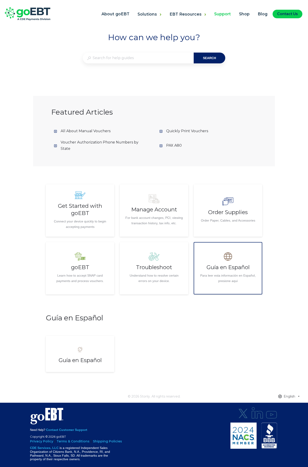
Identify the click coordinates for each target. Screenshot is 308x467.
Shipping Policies (107, 441)
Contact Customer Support (66, 430)
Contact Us (287, 14)
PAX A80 (174, 145)
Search (209, 58)
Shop (244, 14)
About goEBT (115, 14)
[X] (243, 412)
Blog (262, 14)
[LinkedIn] (257, 412)
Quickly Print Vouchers (187, 131)
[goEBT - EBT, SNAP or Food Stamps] (27, 19)
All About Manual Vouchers (85, 131)
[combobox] (138, 58)
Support (222, 14)
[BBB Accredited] (269, 436)
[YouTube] (271, 412)
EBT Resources (186, 14)
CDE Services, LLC (44, 448)
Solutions (147, 14)
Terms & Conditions (73, 441)
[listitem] (80, 210)
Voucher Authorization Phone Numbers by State (99, 145)
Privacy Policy (41, 441)
